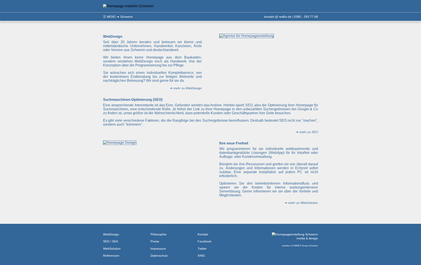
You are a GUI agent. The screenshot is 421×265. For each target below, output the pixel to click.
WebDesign (111, 234)
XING (201, 255)
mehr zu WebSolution (303, 203)
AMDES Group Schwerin (305, 245)
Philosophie (158, 234)
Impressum (158, 248)
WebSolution (112, 248)
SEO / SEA (110, 241)
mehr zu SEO (308, 132)
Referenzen (111, 255)
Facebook (204, 241)
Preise (154, 241)
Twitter (202, 248)
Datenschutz (159, 255)
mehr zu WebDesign (187, 88)
